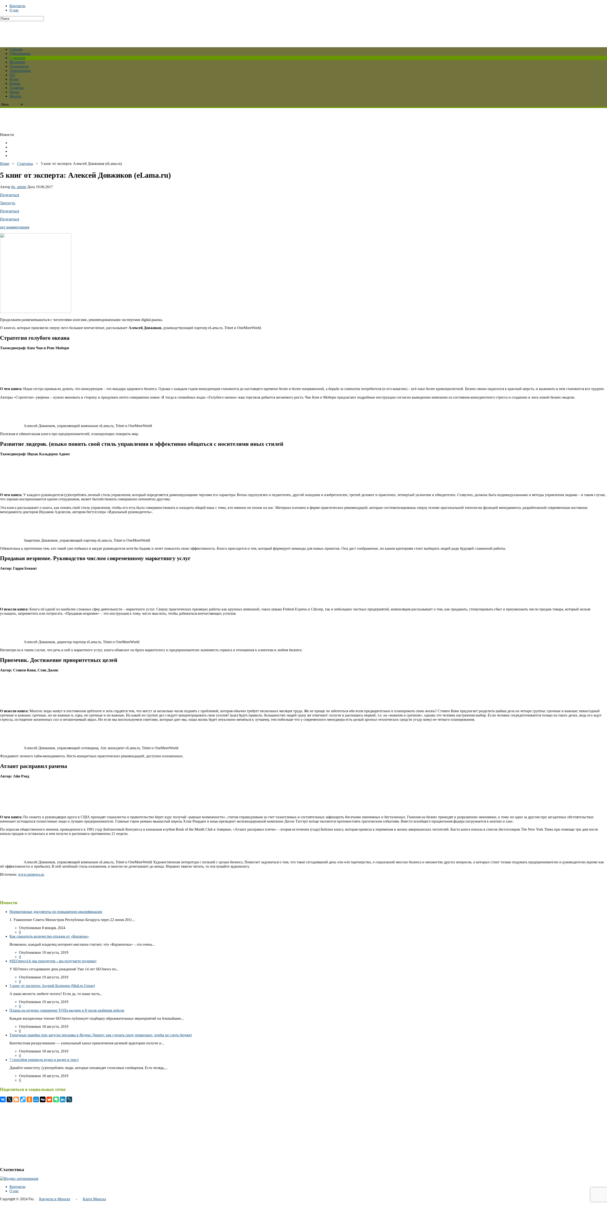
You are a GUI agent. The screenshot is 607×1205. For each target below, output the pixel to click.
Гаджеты (16, 88)
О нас (14, 10)
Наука (14, 92)
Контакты (17, 6)
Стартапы (17, 58)
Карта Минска (94, 1199)
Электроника (20, 71)
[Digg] (43, 1099)
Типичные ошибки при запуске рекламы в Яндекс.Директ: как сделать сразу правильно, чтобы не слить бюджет (100, 1035)
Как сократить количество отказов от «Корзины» (49, 936)
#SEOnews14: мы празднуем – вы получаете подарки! (53, 961)
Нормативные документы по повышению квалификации (55, 912)
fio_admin (18, 187)
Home (4, 164)
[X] (9, 1099)
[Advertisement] (115, 31)
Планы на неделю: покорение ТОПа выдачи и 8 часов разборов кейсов (66, 1010)
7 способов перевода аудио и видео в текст (44, 1060)
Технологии (19, 66)
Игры (13, 79)
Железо (15, 96)
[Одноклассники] (29, 1099)
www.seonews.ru (31, 874)
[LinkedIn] (62, 1099)
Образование (20, 53)
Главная (15, 49)
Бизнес (15, 83)
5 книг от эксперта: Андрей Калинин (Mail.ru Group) (52, 986)
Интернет (17, 62)
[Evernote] (56, 1099)
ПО (12, 75)
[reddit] (49, 1099)
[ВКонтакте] (3, 1099)
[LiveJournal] (69, 1099)
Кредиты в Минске (54, 1199)
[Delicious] (23, 1099)
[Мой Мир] (36, 1099)
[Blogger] (16, 1099)
